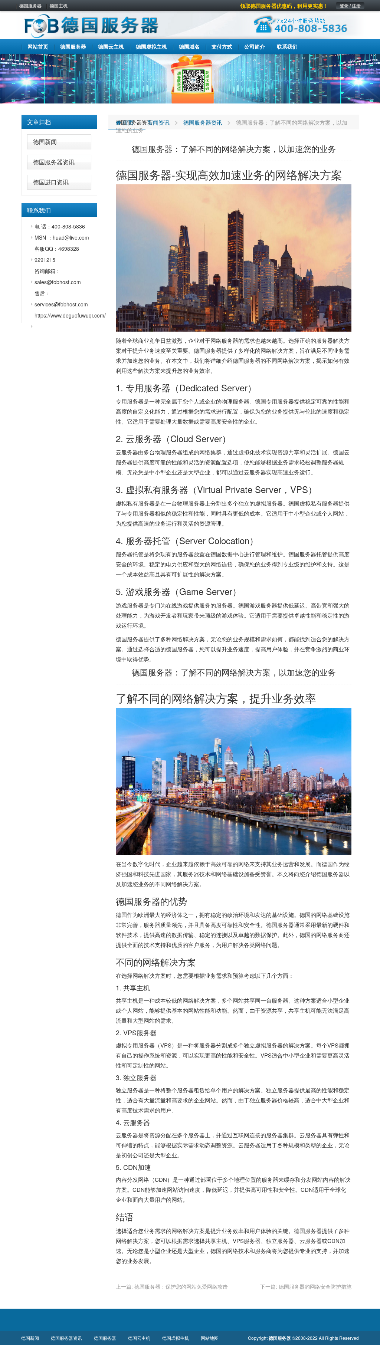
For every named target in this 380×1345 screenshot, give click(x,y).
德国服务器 (30, 5)
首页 (127, 122)
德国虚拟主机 (175, 1338)
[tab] (59, 122)
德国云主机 (139, 1338)
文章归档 (39, 122)
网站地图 (210, 1338)
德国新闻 (45, 141)
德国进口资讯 (51, 182)
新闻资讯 (158, 122)
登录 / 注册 (350, 5)
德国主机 (59, 5)
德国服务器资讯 (54, 162)
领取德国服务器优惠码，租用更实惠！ (284, 5)
